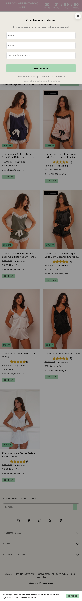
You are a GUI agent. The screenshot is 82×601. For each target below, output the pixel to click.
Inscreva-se (41, 68)
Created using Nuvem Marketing (41, 81)
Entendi (72, 596)
